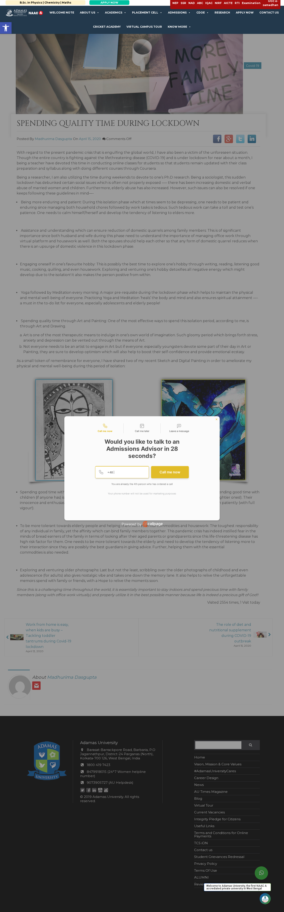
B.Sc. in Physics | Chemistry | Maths (42, 2)
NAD (191, 3)
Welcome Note (61, 12)
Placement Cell (145, 12)
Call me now (170, 472)
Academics (113, 12)
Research (222, 12)
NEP (175, 3)
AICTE (228, 3)
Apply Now (245, 12)
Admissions (177, 12)
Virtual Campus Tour (144, 26)
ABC (200, 3)
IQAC (209, 3)
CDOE (200, 12)
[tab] (105, 428)
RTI (237, 3)
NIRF (218, 3)
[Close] (217, 419)
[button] (6, 28)
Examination (251, 3)
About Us (87, 12)
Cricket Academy (107, 26)
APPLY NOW (106, 2)
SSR (183, 3)
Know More (177, 26)
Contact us (269, 12)
